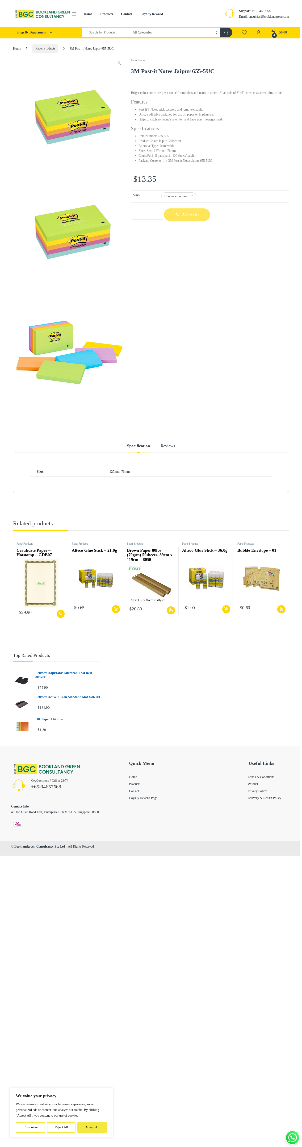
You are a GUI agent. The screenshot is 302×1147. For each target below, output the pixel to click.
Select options (170, 610)
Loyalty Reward (151, 14)
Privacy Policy (257, 791)
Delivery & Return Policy (264, 798)
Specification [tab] (138, 446)
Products (106, 14)
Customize (31, 1127)
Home (88, 14)
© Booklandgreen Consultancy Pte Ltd (38, 846)
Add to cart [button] (61, 614)
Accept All (92, 1127)
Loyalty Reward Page (143, 798)
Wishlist (253, 784)
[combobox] (106, 32)
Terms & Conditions (261, 777)
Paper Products (45, 48)
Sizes (136, 195)
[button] (119, 63)
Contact (126, 14)
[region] (61, 1113)
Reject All (61, 1127)
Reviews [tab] (168, 446)
